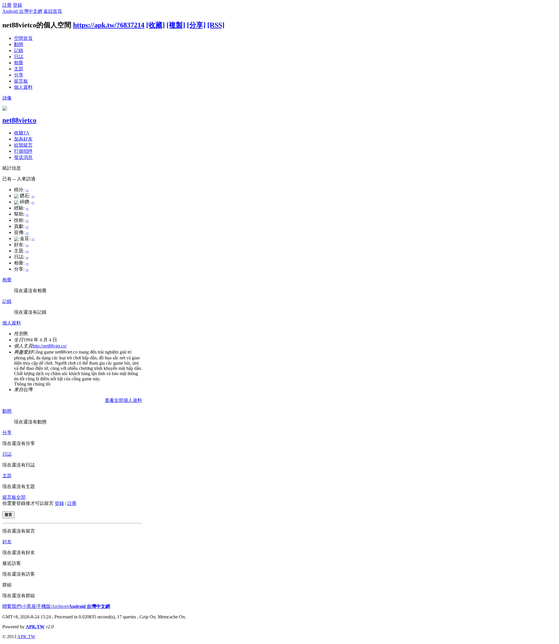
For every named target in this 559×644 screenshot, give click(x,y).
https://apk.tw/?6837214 (108, 25)
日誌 (18, 56)
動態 (18, 44)
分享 (18, 74)
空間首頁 (23, 38)
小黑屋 (29, 606)
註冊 (7, 5)
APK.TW (35, 626)
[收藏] (155, 25)
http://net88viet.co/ (50, 345)
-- (27, 189)
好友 (7, 541)
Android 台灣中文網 (22, 11)
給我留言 (23, 145)
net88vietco (19, 120)
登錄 (17, 5)
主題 (18, 68)
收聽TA (21, 132)
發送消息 (23, 157)
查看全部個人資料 (123, 400)
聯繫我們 (11, 606)
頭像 (7, 97)
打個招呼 (23, 151)
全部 (21, 497)
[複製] (176, 25)
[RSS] (215, 25)
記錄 (18, 50)
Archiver (60, 606)
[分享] (196, 25)
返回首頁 (52, 11)
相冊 (18, 62)
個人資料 (23, 87)
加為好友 (23, 138)
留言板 (21, 81)
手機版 (44, 606)
